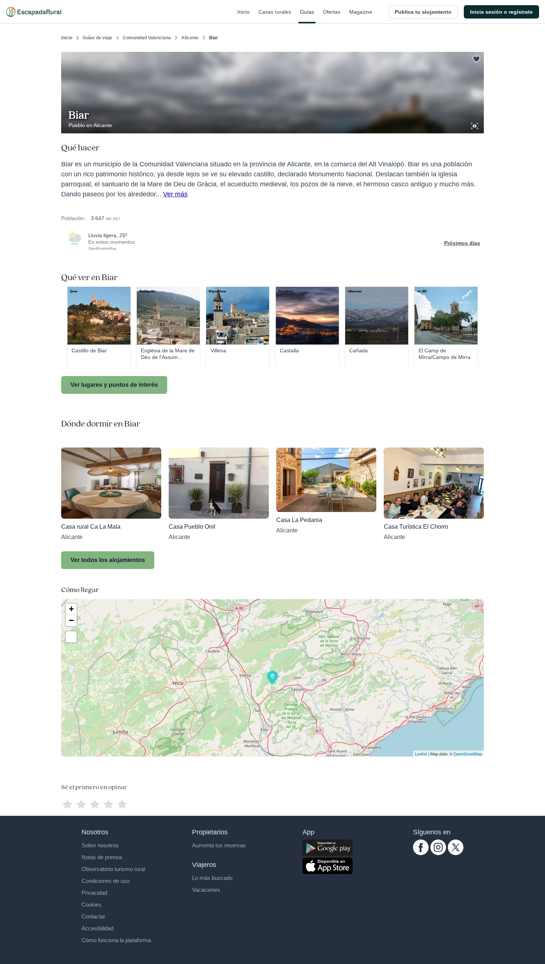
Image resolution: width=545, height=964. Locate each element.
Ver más (175, 194)
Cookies (92, 904)
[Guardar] (475, 58)
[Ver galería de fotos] (475, 125)
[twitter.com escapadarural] (455, 853)
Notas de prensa (102, 857)
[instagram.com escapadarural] (438, 853)
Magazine (360, 12)
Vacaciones (206, 890)
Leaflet (421, 754)
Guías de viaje (97, 37)
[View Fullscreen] (71, 636)
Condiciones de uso (105, 881)
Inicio (243, 12)
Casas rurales (274, 12)
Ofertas (331, 12)
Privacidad (94, 893)
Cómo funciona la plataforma (116, 940)
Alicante (190, 37)
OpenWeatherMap (102, 248)
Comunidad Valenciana (147, 37)
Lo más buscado (212, 878)
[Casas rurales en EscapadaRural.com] (33, 12)
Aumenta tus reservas (219, 845)
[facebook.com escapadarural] (421, 853)
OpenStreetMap (467, 754)
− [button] (71, 620)
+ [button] (71, 609)
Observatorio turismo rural (113, 869)
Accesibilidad (97, 928)
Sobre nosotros (100, 845)
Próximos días (462, 243)
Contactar (93, 916)
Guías (307, 12)
